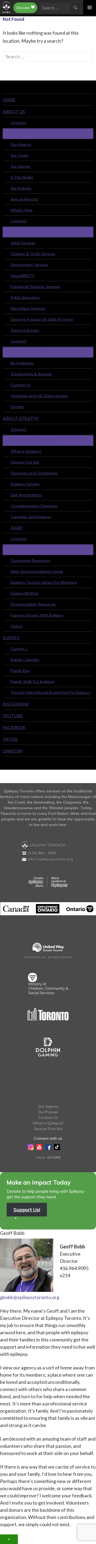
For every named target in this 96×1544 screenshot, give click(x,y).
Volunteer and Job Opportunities (39, 395)
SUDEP (17, 527)
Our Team (19, 155)
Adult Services (23, 242)
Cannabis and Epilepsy (31, 516)
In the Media (22, 177)
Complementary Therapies (34, 505)
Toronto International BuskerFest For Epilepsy (51, 692)
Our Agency (21, 144)
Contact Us (20, 384)
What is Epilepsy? (26, 451)
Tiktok (10, 739)
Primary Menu (89, 7)
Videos (17, 626)
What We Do (24, 231)
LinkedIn (12, 750)
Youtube (13, 715)
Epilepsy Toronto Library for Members (44, 582)
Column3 (18, 341)
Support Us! (27, 1210)
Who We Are (23, 133)
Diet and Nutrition (26, 495)
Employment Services (29, 264)
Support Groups (25, 330)
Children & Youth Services (33, 253)
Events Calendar (25, 659)
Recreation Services (28, 308)
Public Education (25, 297)
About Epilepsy (21, 418)
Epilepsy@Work (24, 593)
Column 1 (19, 648)
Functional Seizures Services (35, 286)
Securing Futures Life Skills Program (42, 319)
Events (11, 637)
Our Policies (21, 188)
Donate (23, 7)
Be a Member (22, 363)
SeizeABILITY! (22, 275)
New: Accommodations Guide (37, 571)
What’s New (22, 210)
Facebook (14, 727)
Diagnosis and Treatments (34, 473)
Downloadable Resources (33, 604)
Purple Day (20, 670)
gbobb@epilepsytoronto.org (29, 1297)
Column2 (18, 221)
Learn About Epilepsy (32, 440)
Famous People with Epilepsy (37, 615)
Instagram (15, 704)
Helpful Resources (30, 549)
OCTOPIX (54, 1157)
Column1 (18, 122)
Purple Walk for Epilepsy (32, 681)
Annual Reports (24, 199)
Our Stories (20, 166)
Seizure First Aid (25, 462)
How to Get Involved (32, 352)
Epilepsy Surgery (25, 484)
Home (9, 99)
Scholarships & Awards (31, 374)
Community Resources (30, 560)
